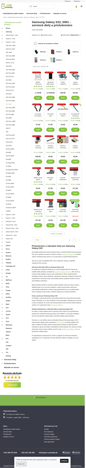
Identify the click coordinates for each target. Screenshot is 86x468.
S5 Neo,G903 (10, 187)
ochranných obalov (56, 305)
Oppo (7, 304)
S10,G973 (9, 145)
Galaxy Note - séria (11, 225)
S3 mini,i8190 (10, 200)
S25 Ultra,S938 (10, 56)
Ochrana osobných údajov (52, 439)
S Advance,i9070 (11, 207)
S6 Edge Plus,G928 (12, 169)
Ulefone (8, 332)
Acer (7, 318)
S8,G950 (8, 159)
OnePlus (8, 297)
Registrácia (77, 1)
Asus (7, 321)
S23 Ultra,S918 (10, 83)
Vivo (7, 307)
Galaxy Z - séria (10, 38)
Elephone (9, 328)
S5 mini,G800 (10, 183)
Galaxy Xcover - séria (12, 228)
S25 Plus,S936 (10, 59)
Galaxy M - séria (10, 221)
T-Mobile (8, 263)
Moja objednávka (49, 442)
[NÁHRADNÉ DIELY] (38, 76)
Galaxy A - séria (10, 214)
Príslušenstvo (10, 363)
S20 (7, 131)
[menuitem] (13, 13)
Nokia (7, 283)
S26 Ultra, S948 (10, 45)
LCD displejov (60, 322)
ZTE (7, 349)
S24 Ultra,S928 (10, 69)
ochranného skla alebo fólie (63, 271)
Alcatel (8, 314)
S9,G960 (8, 152)
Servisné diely (10, 359)
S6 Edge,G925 (10, 173)
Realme (8, 259)
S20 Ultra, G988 (10, 121)
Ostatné (8, 242)
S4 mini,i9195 (10, 194)
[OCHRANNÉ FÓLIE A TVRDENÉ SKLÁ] (75, 203)
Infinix (8, 294)
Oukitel (8, 300)
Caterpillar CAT (10, 266)
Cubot (8, 269)
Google (8, 290)
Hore (37, 240)
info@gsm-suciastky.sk (48, 453)
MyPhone (9, 280)
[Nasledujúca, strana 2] (74, 240)
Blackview (9, 325)
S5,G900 (8, 180)
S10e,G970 (9, 142)
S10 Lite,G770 (10, 138)
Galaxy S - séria (10, 42)
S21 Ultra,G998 (10, 107)
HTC (7, 338)
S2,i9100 (8, 204)
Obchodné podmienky (50, 436)
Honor (8, 249)
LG (7, 276)
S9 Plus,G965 (10, 149)
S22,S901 (9, 104)
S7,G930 (8, 166)
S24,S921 (9, 80)
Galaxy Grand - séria (12, 231)
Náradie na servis (11, 367)
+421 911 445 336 (28, 453)
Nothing (8, 356)
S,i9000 (8, 211)
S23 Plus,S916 (10, 87)
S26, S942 (9, 52)
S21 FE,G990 (10, 114)
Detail (38, 98)
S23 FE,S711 (10, 90)
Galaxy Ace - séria (11, 235)
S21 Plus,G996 (10, 111)
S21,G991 (9, 118)
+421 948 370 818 (10, 453)
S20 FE (8, 128)
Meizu (7, 335)
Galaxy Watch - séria (12, 35)
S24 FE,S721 (10, 76)
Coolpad (8, 345)
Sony (7, 287)
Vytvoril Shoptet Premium (74, 466)
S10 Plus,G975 (10, 135)
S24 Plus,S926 (10, 73)
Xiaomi (8, 245)
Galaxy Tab (9, 238)
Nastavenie (21, 464)
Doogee (8, 273)
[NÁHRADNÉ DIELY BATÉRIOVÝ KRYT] (75, 171)
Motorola (8, 256)
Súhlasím (64, 460)
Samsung (9, 31)
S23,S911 (9, 94)
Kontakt (46, 429)
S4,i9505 (8, 190)
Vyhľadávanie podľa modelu (12, 23)
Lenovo (8, 311)
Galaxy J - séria (10, 218)
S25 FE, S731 (10, 62)
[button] (57, 43)
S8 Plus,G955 (10, 156)
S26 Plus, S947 (10, 49)
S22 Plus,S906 (10, 100)
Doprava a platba (49, 434)
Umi (7, 342)
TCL (7, 352)
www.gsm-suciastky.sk (68, 254)
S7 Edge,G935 (10, 163)
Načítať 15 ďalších (56, 233)
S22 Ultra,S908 (10, 97)
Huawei (8, 252)
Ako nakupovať (48, 431)
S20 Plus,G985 (10, 125)
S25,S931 (9, 66)
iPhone (8, 28)
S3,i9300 (8, 197)
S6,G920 (8, 176)
